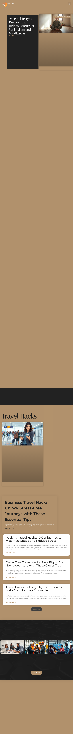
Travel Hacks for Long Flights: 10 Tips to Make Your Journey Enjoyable (34, 588)
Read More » (13, 36)
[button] (69, 3)
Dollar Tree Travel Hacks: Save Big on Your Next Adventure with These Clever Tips (36, 564)
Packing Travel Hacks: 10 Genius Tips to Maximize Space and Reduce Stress (33, 539)
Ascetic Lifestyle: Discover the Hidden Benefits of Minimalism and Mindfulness (21, 26)
